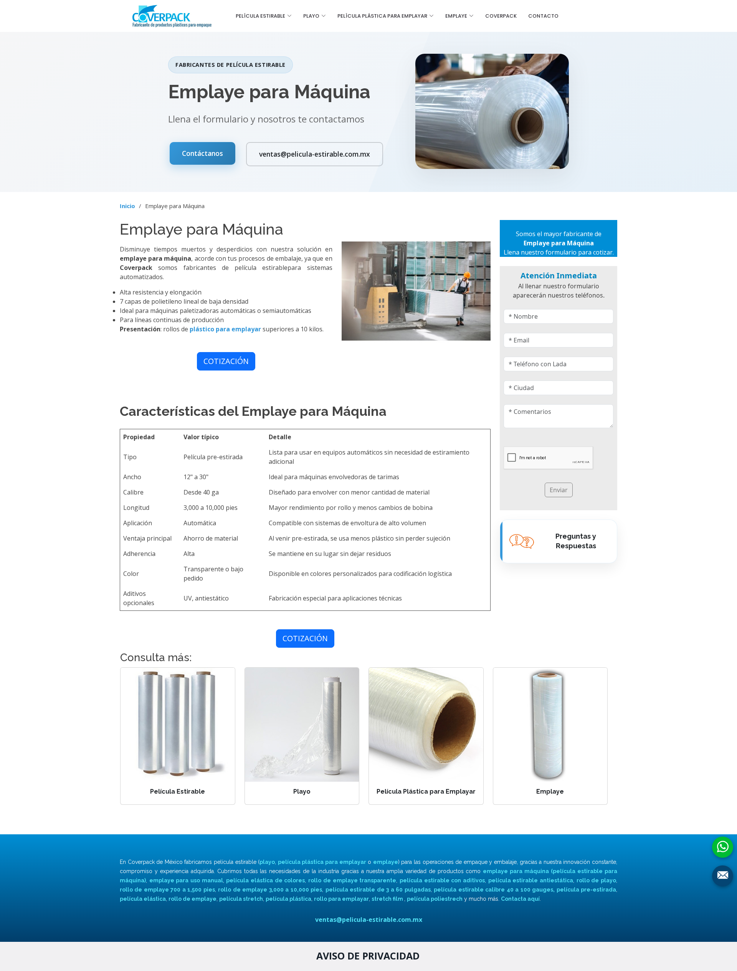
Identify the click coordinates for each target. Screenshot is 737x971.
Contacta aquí (520, 899)
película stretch (241, 899)
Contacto (543, 16)
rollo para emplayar (341, 899)
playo (267, 862)
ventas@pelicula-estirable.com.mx (314, 154)
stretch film (388, 899)
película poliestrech (435, 899)
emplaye (385, 862)
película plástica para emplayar (322, 862)
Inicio (127, 206)
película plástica (288, 899)
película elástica (143, 899)
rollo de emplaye (192, 899)
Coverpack (501, 16)
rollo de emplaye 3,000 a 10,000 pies (270, 890)
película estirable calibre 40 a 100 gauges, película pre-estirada (525, 890)
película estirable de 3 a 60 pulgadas (378, 890)
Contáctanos (202, 153)
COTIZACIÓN (226, 361)
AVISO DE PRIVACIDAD (368, 955)
